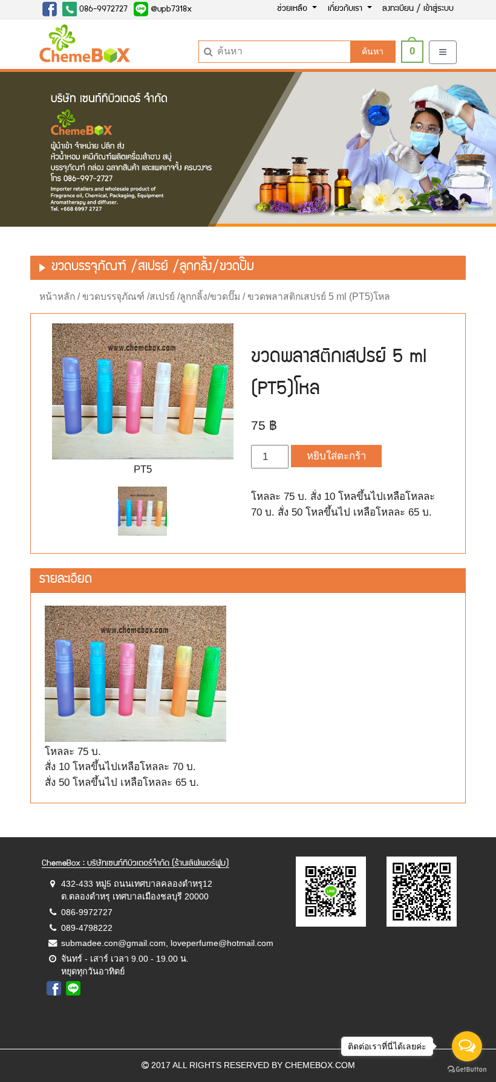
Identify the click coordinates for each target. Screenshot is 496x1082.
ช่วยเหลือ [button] (293, 9)
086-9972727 (102, 9)
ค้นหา (372, 51)
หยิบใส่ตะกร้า (337, 456)
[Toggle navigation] (443, 52)
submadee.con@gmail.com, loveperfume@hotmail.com (167, 943)
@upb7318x (170, 9)
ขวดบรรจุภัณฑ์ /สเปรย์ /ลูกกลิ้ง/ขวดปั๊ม (161, 296)
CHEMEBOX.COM (320, 1065)
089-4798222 (87, 928)
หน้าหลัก (57, 296)
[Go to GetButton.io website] (467, 1070)
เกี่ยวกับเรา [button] (346, 9)
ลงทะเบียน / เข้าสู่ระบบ (418, 9)
